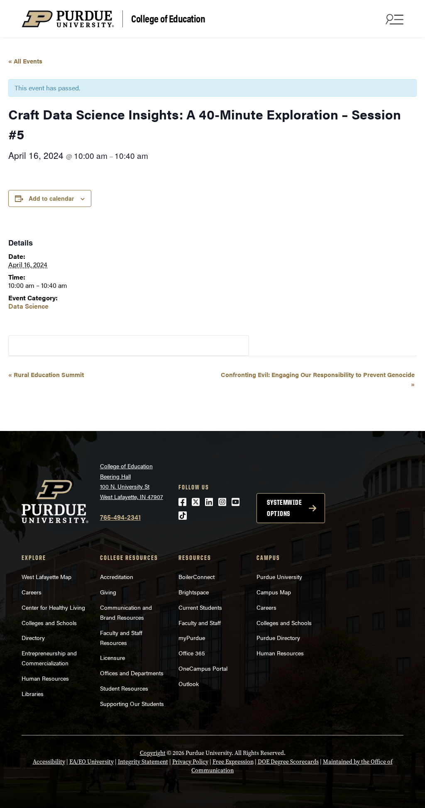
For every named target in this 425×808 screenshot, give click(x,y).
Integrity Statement (143, 762)
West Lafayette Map (46, 576)
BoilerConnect (196, 576)
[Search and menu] (393, 19)
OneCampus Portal (202, 668)
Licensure (112, 657)
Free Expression (233, 762)
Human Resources (45, 678)
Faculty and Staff (199, 622)
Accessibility (49, 762)
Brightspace (193, 592)
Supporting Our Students (132, 703)
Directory (33, 637)
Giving (108, 592)
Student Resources (124, 688)
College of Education (168, 18)
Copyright (153, 753)
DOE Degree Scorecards (288, 762)
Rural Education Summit (46, 374)
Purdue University (279, 576)
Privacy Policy (190, 762)
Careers (32, 592)
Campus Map (273, 592)
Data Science (28, 306)
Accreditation (116, 576)
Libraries (33, 693)
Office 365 (191, 653)
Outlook (188, 683)
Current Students (200, 607)
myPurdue (191, 637)
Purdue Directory (278, 637)
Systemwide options (284, 508)
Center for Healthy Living (53, 607)
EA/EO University (91, 762)
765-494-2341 (120, 517)
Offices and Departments (132, 673)
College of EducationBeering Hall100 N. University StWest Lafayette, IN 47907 (131, 481)
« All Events (25, 60)
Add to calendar (51, 198)
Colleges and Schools (49, 622)
